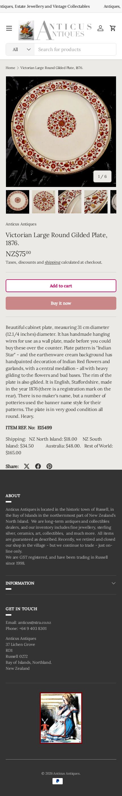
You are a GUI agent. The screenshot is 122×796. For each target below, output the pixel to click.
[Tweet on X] (26, 466)
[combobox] (61, 49)
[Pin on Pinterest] (49, 466)
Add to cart (61, 285)
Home (10, 68)
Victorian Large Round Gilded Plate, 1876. (51, 68)
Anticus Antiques (21, 224)
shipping (52, 262)
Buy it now (61, 303)
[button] (113, 28)
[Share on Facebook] (38, 466)
